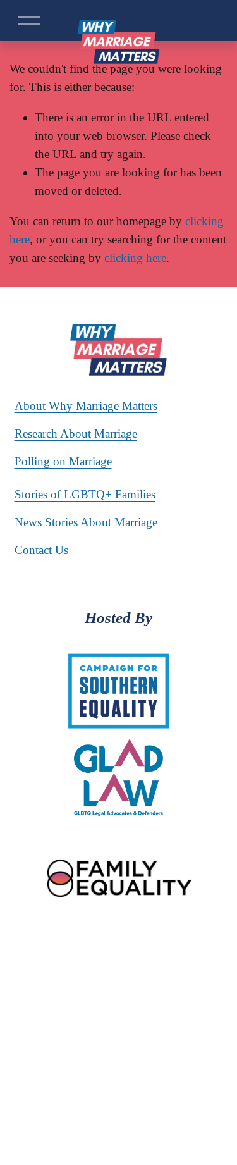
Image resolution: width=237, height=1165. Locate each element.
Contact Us (41, 550)
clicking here (135, 257)
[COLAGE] (95, 968)
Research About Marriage (76, 433)
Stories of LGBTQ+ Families (85, 494)
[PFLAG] (134, 968)
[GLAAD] (171, 968)
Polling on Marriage (63, 461)
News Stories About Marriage (86, 522)
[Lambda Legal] (44, 968)
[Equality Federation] (150, 943)
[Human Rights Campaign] (63, 943)
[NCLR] (206, 943)
